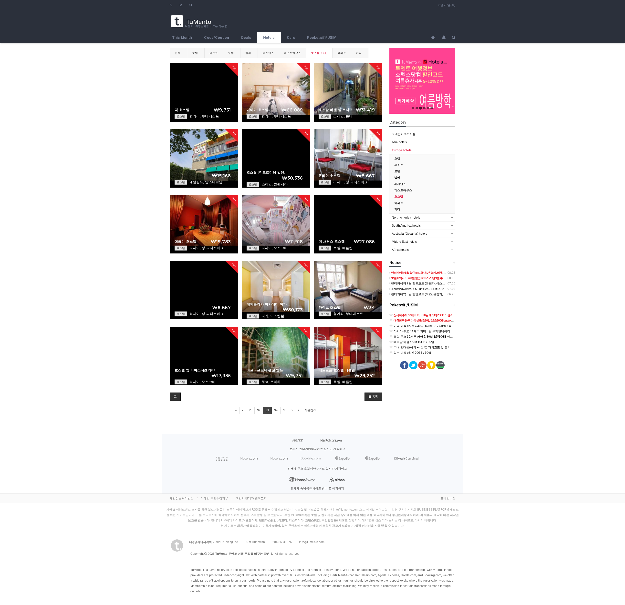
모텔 (231, 53)
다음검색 (310, 410)
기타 (359, 53)
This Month (182, 37)
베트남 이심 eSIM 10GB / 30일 (413, 342)
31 (250, 410)
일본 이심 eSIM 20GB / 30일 (412, 352)
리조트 (213, 53)
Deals (246, 37)
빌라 (248, 53)
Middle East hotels (404, 241)
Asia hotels (399, 142)
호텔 (195, 53)
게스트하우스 (292, 53)
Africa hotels (400, 250)
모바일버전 (447, 498)
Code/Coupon (216, 37)
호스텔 (398, 196)
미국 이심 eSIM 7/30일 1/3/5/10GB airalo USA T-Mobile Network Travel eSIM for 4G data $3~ (455, 326)
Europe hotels (402, 150)
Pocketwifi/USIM (321, 37)
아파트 (341, 53)
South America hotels (406, 225)
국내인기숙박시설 (404, 134)
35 (284, 410)
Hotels (269, 37)
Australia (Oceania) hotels (409, 233)
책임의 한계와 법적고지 (251, 498)
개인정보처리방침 (181, 498)
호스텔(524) (319, 53)
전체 (177, 53)
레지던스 (268, 53)
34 (276, 410)
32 (258, 410)
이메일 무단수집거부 (214, 498)
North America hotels (406, 217)
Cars (291, 37)
